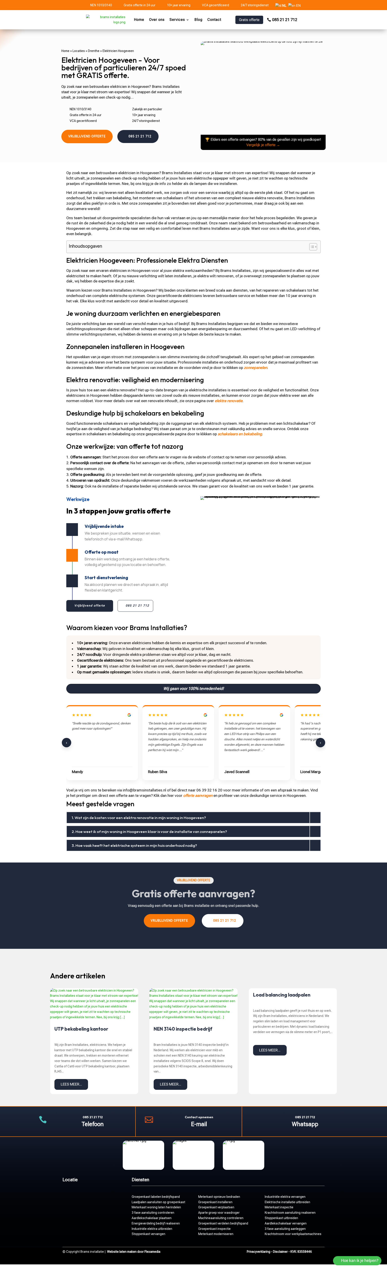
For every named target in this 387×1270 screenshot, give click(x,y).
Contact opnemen (199, 1117)
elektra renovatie (229, 401)
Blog (198, 19)
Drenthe (93, 51)
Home (139, 19)
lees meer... (71, 1084)
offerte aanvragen (198, 795)
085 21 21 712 (284, 19)
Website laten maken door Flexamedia (133, 1251)
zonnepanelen (255, 367)
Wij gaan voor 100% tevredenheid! (193, 688)
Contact (214, 19)
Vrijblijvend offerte (87, 136)
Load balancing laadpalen (281, 995)
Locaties (79, 51)
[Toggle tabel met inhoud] (311, 247)
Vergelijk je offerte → (263, 145)
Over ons (157, 19)
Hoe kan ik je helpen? (359, 1260)
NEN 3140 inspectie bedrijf (183, 1029)
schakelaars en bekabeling (240, 434)
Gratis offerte (249, 20)
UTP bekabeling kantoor (81, 1029)
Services (177, 19)
